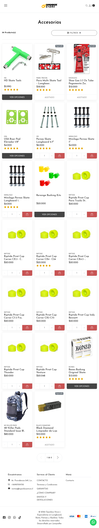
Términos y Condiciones (47, 485)
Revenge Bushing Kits (48, 195)
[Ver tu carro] (92, 6)
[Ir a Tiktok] (19, 517)
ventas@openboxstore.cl (22, 489)
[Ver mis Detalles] (89, 6)
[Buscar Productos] (86, 6)
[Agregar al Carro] (60, 155)
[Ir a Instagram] (9, 517)
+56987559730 (17, 485)
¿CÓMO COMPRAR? (46, 493)
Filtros (75, 33)
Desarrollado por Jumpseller (49, 524)
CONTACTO (42, 481)
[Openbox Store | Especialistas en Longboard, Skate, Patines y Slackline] (49, 5)
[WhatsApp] (14, 517)
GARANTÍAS (42, 489)
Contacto (70, 481)
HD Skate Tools (12, 80)
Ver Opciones (17, 97)
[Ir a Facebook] (4, 517)
